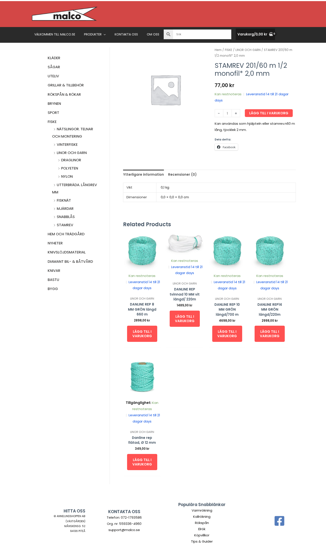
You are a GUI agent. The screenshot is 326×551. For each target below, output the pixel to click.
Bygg (53, 288)
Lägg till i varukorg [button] (142, 333)
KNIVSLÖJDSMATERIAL (67, 252)
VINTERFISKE (67, 144)
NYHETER (55, 243)
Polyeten (69, 168)
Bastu (53, 279)
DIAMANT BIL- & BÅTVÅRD (70, 261)
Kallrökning (201, 516)
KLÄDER (54, 57)
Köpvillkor (201, 535)
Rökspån (202, 522)
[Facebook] (279, 520)
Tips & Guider (202, 541)
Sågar (54, 67)
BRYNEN (54, 103)
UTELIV (53, 76)
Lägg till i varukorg (268, 113)
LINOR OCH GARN (72, 152)
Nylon (67, 176)
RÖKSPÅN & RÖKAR (64, 94)
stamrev (65, 225)
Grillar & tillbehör (66, 85)
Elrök (201, 529)
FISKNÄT (64, 200)
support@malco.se (124, 530)
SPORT (53, 112)
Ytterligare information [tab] (143, 174)
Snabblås (66, 216)
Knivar (54, 270)
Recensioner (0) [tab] (182, 174)
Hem (218, 50)
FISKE (52, 121)
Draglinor (71, 160)
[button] (104, 34)
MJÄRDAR (65, 208)
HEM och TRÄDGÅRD (66, 234)
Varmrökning (202, 510)
